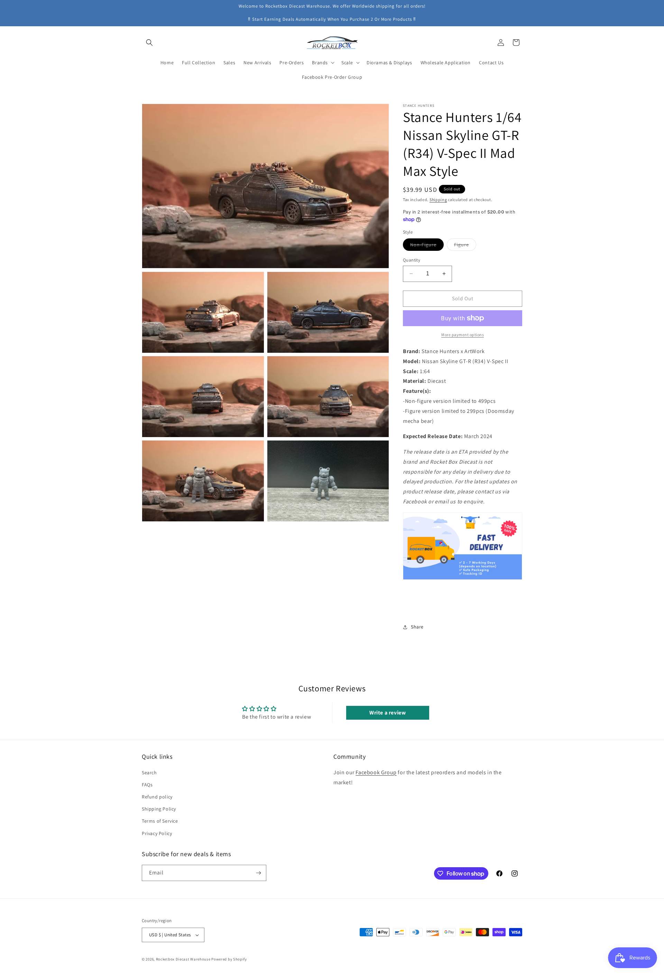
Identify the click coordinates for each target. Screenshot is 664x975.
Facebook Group (376, 772)
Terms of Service (160, 821)
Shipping (438, 199)
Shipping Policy (159, 809)
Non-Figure (427, 246)
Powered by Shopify (229, 959)
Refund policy (157, 797)
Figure (465, 246)
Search (149, 772)
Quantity (411, 260)
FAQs (147, 785)
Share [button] (417, 627)
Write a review (387, 712)
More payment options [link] (462, 334)
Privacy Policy (157, 833)
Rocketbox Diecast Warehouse (183, 959)
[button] (149, 42)
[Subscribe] (258, 873)
